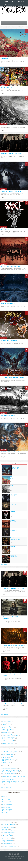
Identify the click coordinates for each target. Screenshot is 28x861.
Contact (20, 4)
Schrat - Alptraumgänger (7, 726)
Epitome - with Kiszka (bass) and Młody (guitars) (13, 674)
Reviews (22, 1)
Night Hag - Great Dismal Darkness (9, 824)
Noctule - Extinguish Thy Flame (8, 779)
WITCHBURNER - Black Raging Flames (11, 452)
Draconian (12, 529)
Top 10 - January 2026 (6, 802)
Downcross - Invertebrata (7, 838)
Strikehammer (13, 555)
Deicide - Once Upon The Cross (8, 737)
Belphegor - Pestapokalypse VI (8, 734)
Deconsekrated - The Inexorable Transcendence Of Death (13, 782)
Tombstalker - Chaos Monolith (8, 775)
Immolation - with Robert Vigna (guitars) (13, 588)
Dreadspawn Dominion (16, 468)
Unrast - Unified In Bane (7, 729)
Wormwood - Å (5, 829)
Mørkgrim (12, 485)
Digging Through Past (7, 87)
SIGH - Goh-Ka (5, 58)
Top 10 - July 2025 (5, 812)
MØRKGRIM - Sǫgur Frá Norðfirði (10, 126)
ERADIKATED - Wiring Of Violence (10, 266)
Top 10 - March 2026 (6, 799)
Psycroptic (12, 537)
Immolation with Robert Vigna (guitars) (11, 153)
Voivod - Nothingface (6, 721)
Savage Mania (13, 511)
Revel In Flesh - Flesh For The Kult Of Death (10, 770)
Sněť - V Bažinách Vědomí (7, 760)
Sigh (11, 476)
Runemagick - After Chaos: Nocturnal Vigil (10, 771)
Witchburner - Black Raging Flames (9, 756)
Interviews (9, 4)
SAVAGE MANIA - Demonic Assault (10, 230)
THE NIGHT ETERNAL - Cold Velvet (11, 191)
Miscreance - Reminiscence (7, 754)
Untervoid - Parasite (6, 724)
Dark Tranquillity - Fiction (7, 723)
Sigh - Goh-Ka (5, 757)
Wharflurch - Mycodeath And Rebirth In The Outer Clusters (13, 776)
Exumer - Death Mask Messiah (8, 752)
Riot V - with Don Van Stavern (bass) (12, 704)
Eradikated (12, 520)
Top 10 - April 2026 (6, 798)
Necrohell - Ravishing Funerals (8, 740)
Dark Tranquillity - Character (7, 730)
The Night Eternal (13, 494)
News (14, 1)
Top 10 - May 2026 (5, 796)
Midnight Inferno (13, 556)
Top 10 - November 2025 (7, 806)
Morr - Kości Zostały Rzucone (8, 832)
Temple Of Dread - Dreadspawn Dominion (10, 845)
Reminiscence (13, 548)
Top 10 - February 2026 (6, 801)
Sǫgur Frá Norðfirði (14, 487)
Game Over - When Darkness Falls (9, 768)
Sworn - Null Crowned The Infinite (8, 759)
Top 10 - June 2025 (6, 814)
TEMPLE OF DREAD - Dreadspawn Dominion (12, 377)
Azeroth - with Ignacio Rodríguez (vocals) (14, 645)
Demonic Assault (13, 513)
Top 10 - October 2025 (6, 807)
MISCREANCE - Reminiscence (9, 340)
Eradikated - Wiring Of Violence (8, 834)
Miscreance (12, 546)
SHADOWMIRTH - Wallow (8, 415)
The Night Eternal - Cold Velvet (8, 830)
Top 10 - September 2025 (7, 809)
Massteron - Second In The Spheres (9, 773)
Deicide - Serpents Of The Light (8, 738)
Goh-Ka (11, 478)
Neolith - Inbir (5, 765)
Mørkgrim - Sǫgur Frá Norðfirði (8, 827)
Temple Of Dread (15, 467)
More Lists (3, 816)
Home (6, 1)
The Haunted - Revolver (6, 732)
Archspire (12, 502)
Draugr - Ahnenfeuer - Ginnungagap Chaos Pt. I (11, 781)
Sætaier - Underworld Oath (7, 843)
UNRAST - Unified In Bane (8, 303)
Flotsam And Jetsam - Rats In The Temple (10, 751)
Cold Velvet (12, 495)
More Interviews (4, 714)
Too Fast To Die (13, 504)
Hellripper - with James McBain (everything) (11, 617)
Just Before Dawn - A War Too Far (8, 741)
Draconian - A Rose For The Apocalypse (10, 735)
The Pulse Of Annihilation (15, 539)
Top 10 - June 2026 (6, 795)
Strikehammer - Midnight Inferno (8, 841)
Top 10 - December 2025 (7, 804)
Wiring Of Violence (13, 521)
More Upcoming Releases (6, 787)
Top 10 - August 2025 (6, 810)
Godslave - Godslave (6, 762)
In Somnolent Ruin (13, 530)
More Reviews (4, 564)
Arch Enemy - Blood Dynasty (7, 727)
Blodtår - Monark (5, 767)
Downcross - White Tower (7, 837)
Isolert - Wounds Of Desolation (8, 743)
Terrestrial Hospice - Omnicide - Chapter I (10, 764)
